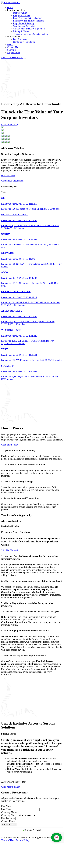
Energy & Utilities (21, 15)
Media (10, 44)
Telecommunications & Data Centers (30, 34)
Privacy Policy (22, 840)
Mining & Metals (21, 31)
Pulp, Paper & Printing (23, 23)
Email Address (8, 818)
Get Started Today (9, 124)
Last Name (6, 809)
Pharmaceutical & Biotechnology (28, 20)
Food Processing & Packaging (27, 18)
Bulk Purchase (20, 39)
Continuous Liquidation (24, 42)
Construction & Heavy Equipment (29, 28)
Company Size (8, 815)
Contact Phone (8, 821)
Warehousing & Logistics (25, 26)
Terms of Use (7, 840)
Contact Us (12, 47)
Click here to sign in (10, 787)
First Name (6, 806)
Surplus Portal (13, 52)
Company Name (9, 812)
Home (10, 7)
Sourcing (11, 50)
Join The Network (9, 550)
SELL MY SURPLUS (12, 57)
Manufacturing (20, 12)
